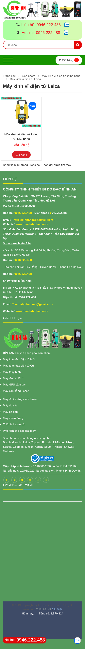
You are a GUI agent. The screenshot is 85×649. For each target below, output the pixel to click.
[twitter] (22, 480)
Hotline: (40, 32)
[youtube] (30, 480)
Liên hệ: (41, 25)
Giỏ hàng (21, 154)
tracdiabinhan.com (35, 224)
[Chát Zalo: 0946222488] (77, 640)
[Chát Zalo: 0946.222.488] (65, 25)
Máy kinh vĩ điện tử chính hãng (61, 75)
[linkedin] (38, 480)
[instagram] (14, 480)
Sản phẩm (28, 75)
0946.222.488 (23, 212)
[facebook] (6, 480)
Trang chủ (9, 75)
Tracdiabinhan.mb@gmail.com (32, 219)
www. (19, 224)
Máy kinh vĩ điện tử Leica (25, 79)
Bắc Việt (57, 609)
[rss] (46, 480)
